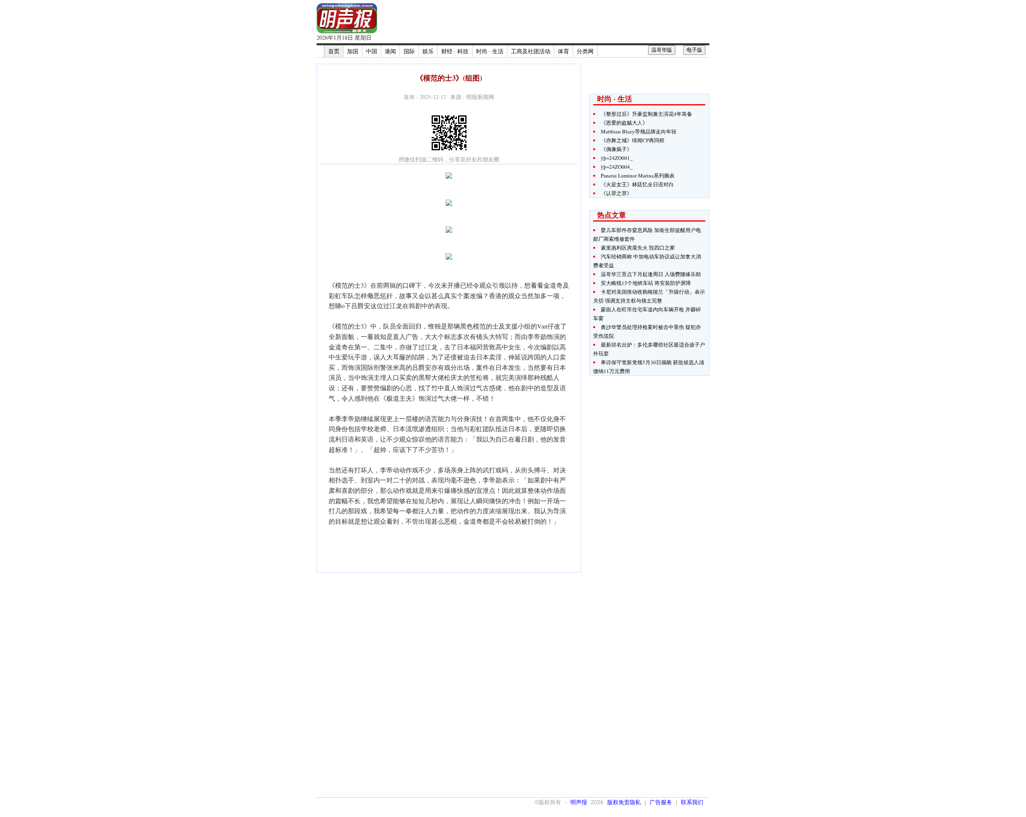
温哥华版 (661, 50)
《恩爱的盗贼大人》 (624, 122)
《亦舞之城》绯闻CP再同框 (632, 140)
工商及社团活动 (530, 51)
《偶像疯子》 (616, 149)
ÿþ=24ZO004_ (617, 166)
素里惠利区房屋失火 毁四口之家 (638, 247)
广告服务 (661, 802)
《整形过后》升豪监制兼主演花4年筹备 (646, 113)
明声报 (578, 802)
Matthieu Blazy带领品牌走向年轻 (639, 131)
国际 (409, 51)
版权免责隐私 (624, 802)
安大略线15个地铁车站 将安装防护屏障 (646, 282)
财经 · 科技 (455, 51)
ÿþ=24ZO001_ (617, 157)
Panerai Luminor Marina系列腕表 (638, 175)
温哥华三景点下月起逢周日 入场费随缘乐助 (651, 274)
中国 (371, 51)
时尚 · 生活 (489, 51)
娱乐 (428, 51)
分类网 (585, 51)
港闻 (390, 51)
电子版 (694, 50)
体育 (563, 51)
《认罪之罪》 (616, 193)
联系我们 (692, 802)
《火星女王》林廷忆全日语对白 (637, 184)
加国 (352, 51)
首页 (333, 51)
